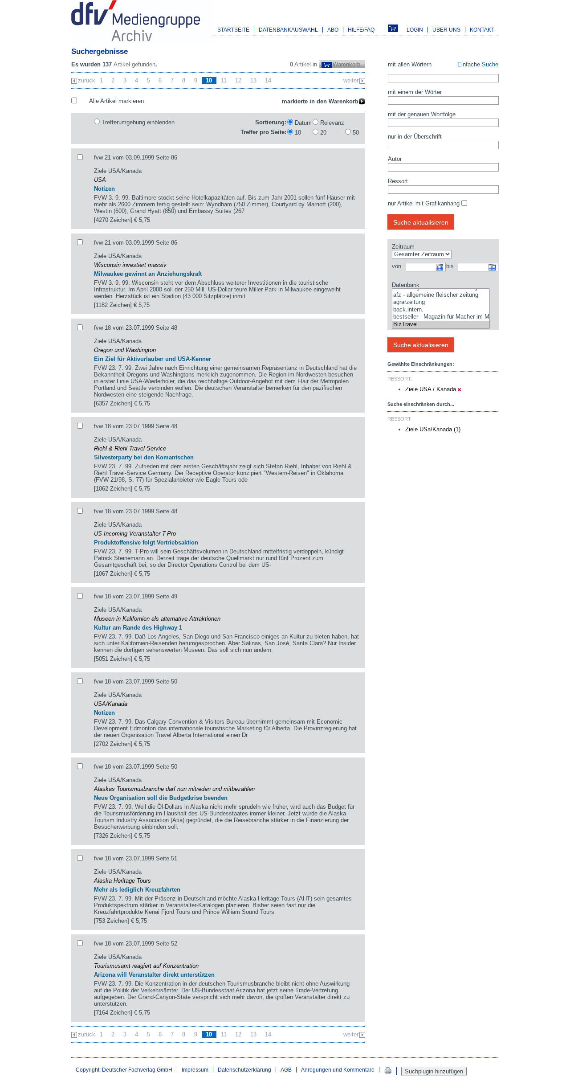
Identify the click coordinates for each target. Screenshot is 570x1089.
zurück (86, 80)
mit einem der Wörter (415, 92)
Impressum (195, 1070)
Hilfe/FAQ (361, 30)
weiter (350, 80)
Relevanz (332, 122)
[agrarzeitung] (440, 302)
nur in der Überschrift (415, 136)
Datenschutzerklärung (244, 1070)
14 (268, 80)
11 (224, 80)
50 (356, 132)
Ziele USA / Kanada (431, 389)
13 (253, 80)
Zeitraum (403, 246)
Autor (395, 159)
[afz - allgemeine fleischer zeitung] (440, 295)
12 (238, 80)
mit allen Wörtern (410, 64)
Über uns (446, 30)
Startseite (233, 30)
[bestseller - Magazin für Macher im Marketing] (440, 317)
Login (415, 30)
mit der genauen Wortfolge (422, 114)
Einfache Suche (477, 64)
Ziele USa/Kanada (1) (432, 429)
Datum (303, 122)
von (396, 266)
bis (450, 266)
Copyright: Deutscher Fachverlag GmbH (124, 1070)
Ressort (398, 181)
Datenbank (405, 285)
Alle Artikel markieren (116, 101)
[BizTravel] (440, 324)
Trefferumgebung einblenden (138, 122)
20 (323, 132)
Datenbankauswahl (288, 30)
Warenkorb (346, 64)
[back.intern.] (440, 310)
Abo (332, 30)
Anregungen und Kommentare (338, 1070)
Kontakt (482, 30)
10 (298, 132)
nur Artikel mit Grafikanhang (424, 203)
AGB (286, 1070)
